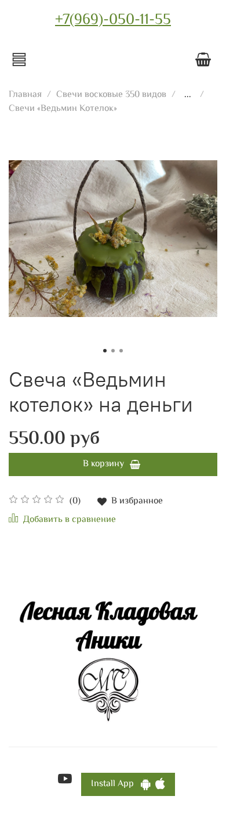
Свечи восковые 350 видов (111, 95)
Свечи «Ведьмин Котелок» (63, 109)
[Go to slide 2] (113, 350)
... (187, 95)
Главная (25, 95)
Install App (116, 784)
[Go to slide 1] (105, 350)
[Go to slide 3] (121, 350)
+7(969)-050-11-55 (113, 20)
